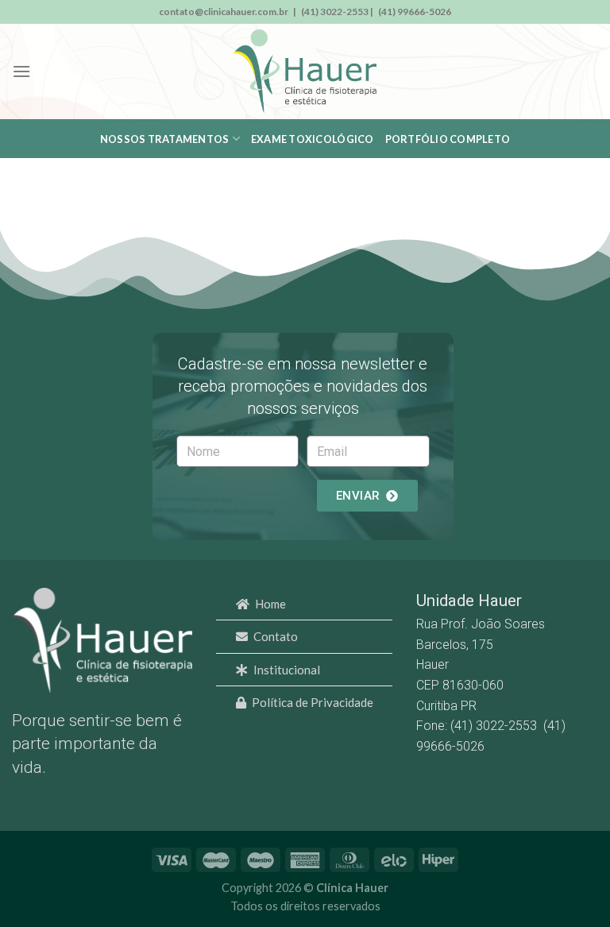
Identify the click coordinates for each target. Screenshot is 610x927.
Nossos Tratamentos (165, 139)
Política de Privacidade (312, 702)
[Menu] (21, 71)
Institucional (286, 669)
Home (270, 604)
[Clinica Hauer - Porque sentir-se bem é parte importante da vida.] (305, 71)
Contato (275, 636)
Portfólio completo (448, 139)
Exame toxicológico (312, 139)
